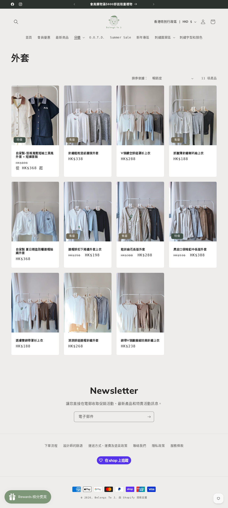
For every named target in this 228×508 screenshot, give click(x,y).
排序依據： (140, 78)
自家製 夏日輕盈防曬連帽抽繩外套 (34, 251)
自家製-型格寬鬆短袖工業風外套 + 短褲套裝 (35, 155)
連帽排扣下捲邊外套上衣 (85, 249)
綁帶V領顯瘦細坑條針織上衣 (140, 340)
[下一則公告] (154, 4)
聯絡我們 (139, 445)
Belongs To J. (106, 497)
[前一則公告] (74, 4)
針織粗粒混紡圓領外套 (83, 153)
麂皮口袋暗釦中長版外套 (190, 249)
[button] (16, 22)
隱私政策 (158, 445)
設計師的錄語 (73, 445)
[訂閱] (149, 417)
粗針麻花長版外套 (133, 249)
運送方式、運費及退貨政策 (107, 445)
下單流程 (51, 445)
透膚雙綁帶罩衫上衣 (29, 340)
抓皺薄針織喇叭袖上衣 (188, 153)
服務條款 (177, 445)
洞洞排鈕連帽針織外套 (83, 340)
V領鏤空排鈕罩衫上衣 (136, 153)
